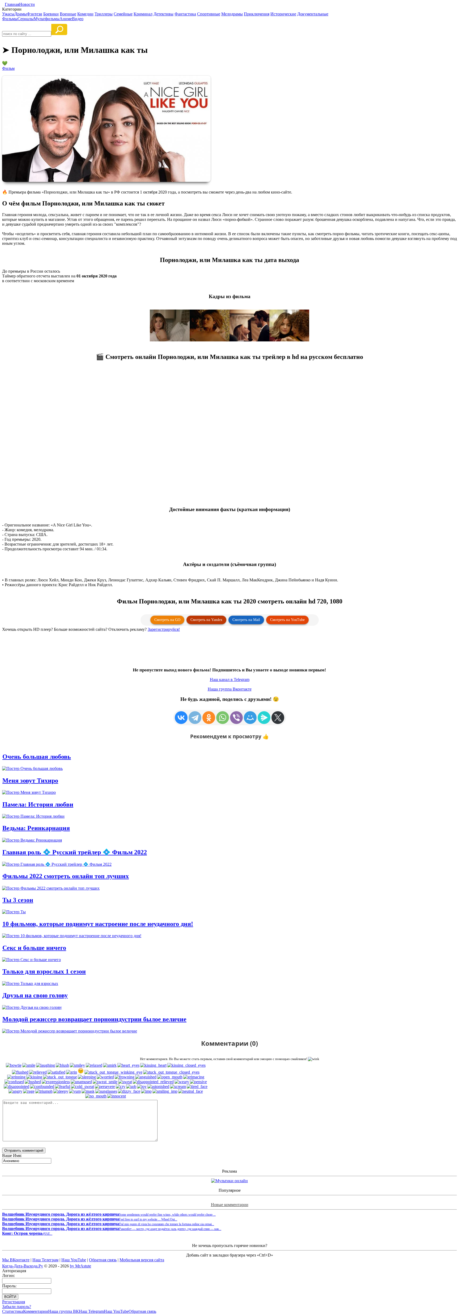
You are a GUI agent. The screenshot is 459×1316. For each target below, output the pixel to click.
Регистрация (13, 1302)
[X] (277, 717)
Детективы (163, 14)
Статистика (12, 1311)
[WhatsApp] (222, 717)
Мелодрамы (232, 14)
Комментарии (35, 1311)
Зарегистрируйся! (164, 629)
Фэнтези (34, 14)
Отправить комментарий (23, 1150)
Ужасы (8, 14)
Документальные (312, 14)
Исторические (283, 14)
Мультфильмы (47, 18)
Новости (27, 4)
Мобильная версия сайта (142, 1260)
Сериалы (26, 18)
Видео (77, 18)
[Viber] (236, 717)
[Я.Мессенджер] (264, 717)
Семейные (123, 14)
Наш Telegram (91, 1311)
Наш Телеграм (45, 1260)
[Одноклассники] (208, 717)
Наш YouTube (73, 1260)
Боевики (51, 14)
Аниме (66, 18)
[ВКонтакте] (181, 717)
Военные (68, 14)
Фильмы (10, 18)
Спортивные (208, 14)
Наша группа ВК (63, 1311)
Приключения (256, 14)
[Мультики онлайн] (229, 1180)
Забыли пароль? (16, 1306)
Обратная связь (103, 1260)
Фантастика (185, 14)
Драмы (20, 14)
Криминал (143, 14)
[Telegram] (195, 717)
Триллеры (104, 14)
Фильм (8, 68)
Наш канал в (229, 679)
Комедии (85, 14)
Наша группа (230, 689)
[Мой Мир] (250, 717)
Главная (12, 4)
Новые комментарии (229, 1204)
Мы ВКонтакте (15, 1260)
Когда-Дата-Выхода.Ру (22, 1266)
